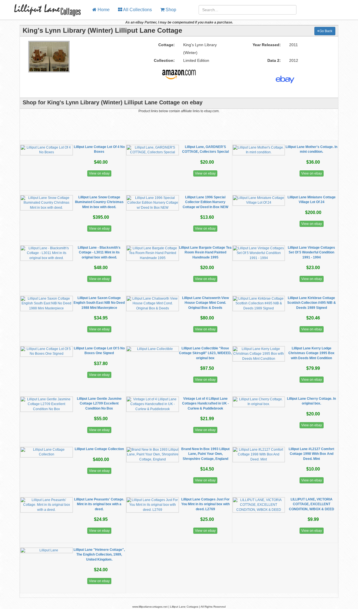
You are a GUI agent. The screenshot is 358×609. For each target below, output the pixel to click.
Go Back (325, 31)
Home (103, 9)
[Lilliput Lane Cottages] (44, 7)
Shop (170, 9)
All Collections (137, 9)
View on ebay (99, 173)
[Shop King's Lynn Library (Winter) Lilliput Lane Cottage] (179, 72)
